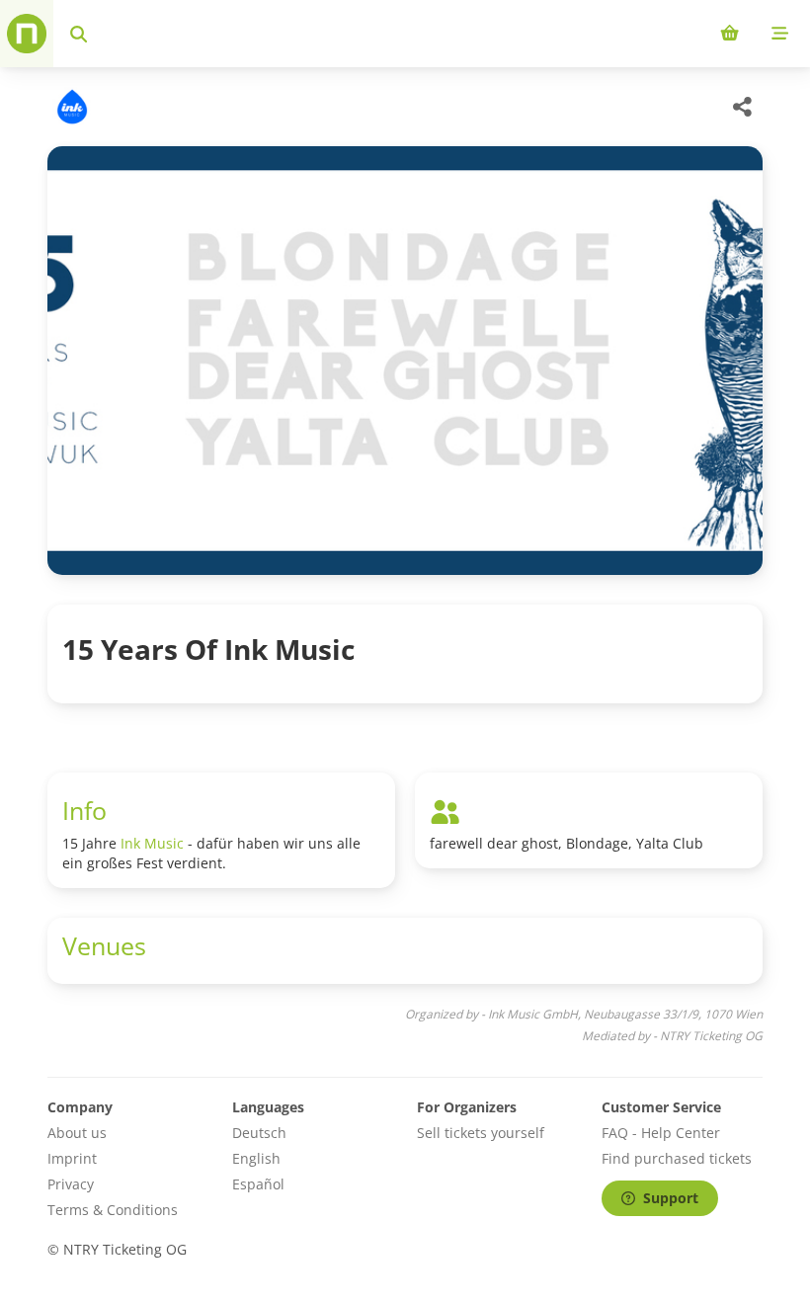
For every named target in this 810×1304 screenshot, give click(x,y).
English (256, 1158)
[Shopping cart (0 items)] (729, 33)
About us (77, 1132)
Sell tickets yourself (480, 1132)
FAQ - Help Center (661, 1132)
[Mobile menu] (780, 33)
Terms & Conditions (112, 1209)
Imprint (72, 1158)
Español (258, 1184)
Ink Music (152, 843)
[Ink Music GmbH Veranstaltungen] (69, 106)
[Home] (26, 33)
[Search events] (78, 33)
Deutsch (259, 1132)
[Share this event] (743, 106)
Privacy (70, 1184)
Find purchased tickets (677, 1158)
